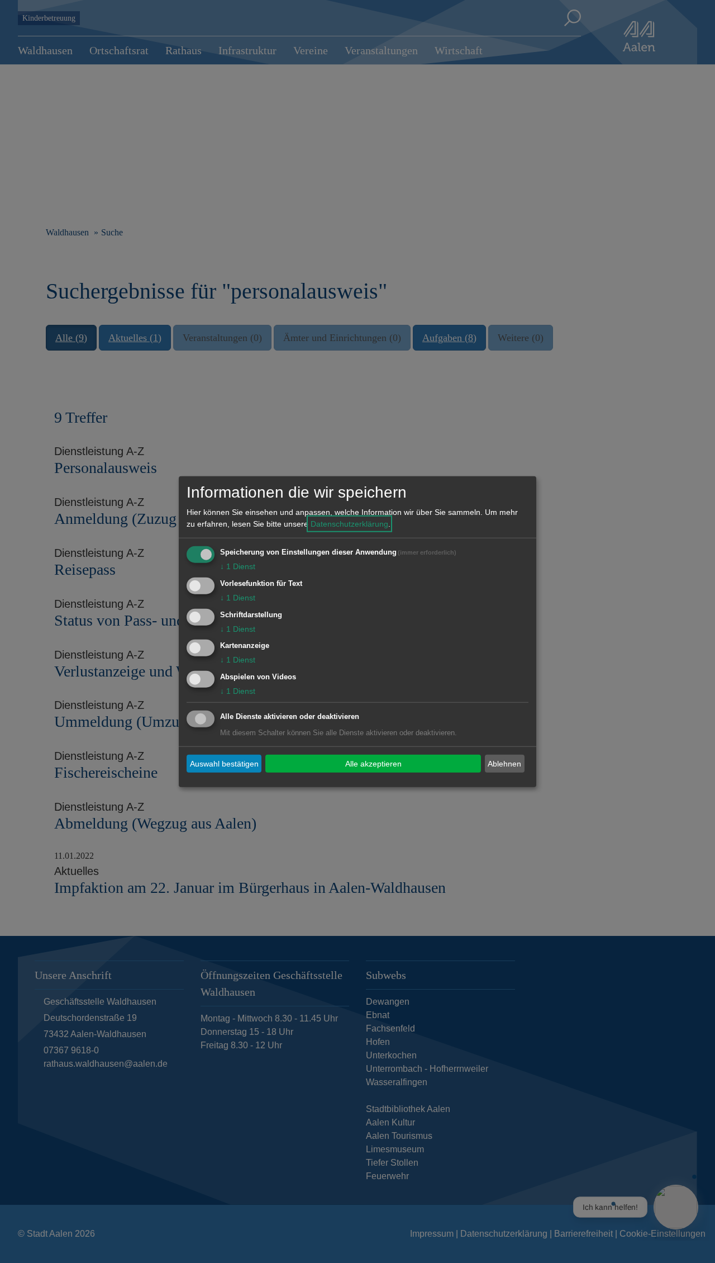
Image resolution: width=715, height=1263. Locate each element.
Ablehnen (504, 763)
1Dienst (237, 566)
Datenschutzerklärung (349, 523)
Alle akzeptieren (373, 763)
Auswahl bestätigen (224, 763)
